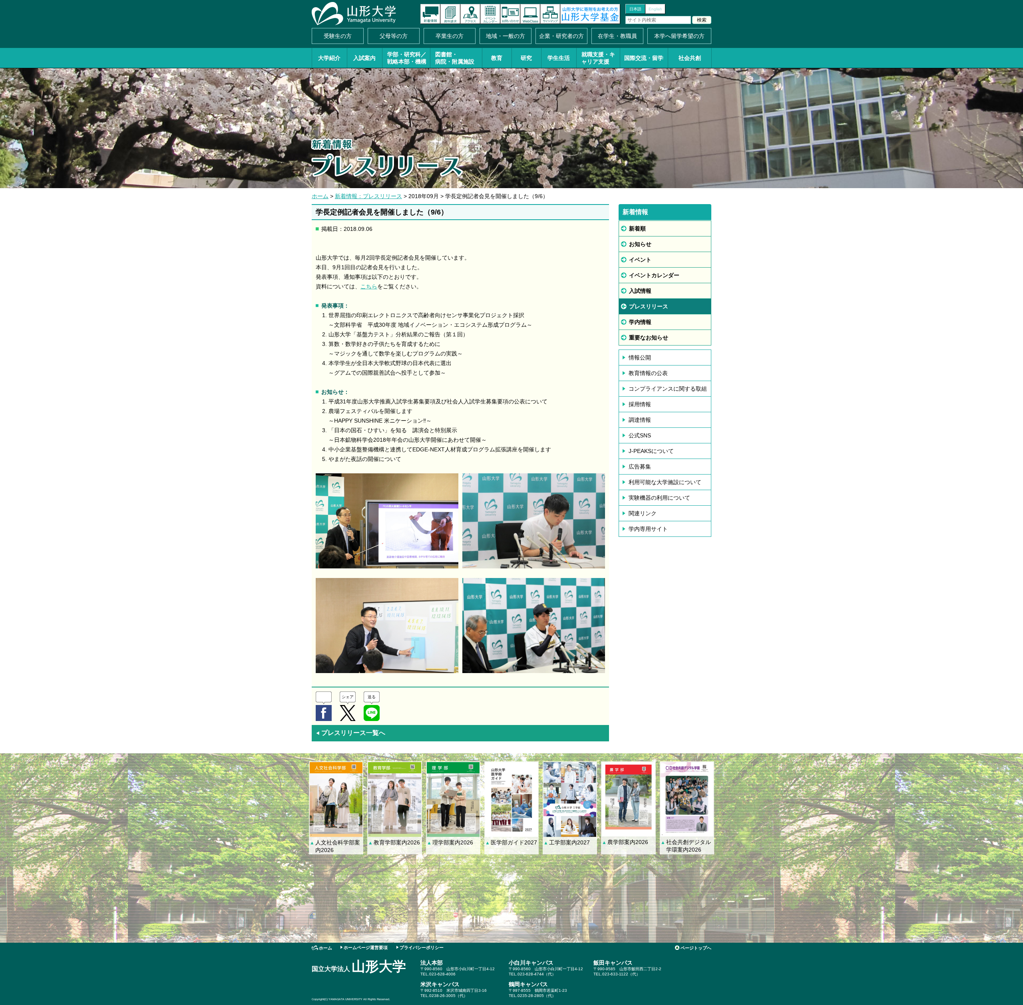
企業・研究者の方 (561, 36)
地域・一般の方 (505, 36)
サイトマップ (550, 14)
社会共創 (690, 58)
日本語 (635, 9)
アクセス (470, 14)
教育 (496, 58)
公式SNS (640, 435)
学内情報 (640, 322)
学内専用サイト (648, 529)
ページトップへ (696, 947)
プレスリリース (648, 306)
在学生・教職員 (617, 36)
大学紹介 (329, 58)
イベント (640, 259)
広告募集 (640, 466)
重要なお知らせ (648, 337)
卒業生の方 (450, 36)
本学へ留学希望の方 (679, 36)
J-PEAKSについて (651, 451)
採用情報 (640, 404)
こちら (368, 286)
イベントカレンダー (490, 14)
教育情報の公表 (648, 373)
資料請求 (450, 14)
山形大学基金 (590, 14)
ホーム (320, 196)
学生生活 (558, 58)
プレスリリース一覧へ (350, 732)
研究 (526, 58)
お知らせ (640, 244)
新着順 (637, 228)
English (655, 9)
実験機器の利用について (659, 498)
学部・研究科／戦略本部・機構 (406, 58)
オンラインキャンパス (530, 14)
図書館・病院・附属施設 (454, 58)
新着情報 (430, 14)
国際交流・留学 (643, 58)
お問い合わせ (510, 14)
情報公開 (640, 357)
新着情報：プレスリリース (368, 196)
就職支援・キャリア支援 (598, 58)
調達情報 (640, 420)
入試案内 (364, 58)
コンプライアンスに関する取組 (668, 388)
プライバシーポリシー (422, 947)
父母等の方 (394, 36)
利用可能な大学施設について (665, 482)
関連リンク (643, 513)
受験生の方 (338, 36)
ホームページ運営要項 (366, 947)
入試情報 (640, 291)
